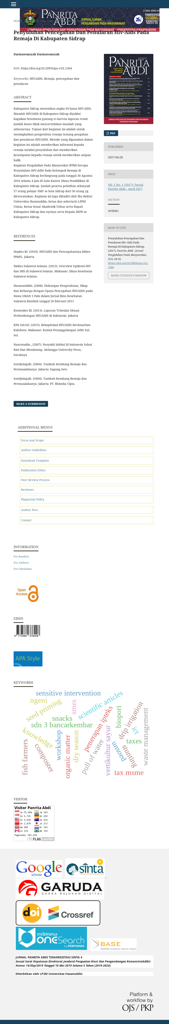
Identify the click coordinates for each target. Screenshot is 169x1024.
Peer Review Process (35, 480)
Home (18, 21)
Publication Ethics (33, 470)
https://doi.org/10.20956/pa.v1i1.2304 (46, 68)
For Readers (21, 556)
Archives (31, 21)
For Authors (21, 562)
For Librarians (23, 569)
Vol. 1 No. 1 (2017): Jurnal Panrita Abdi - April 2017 (76, 21)
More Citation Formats (128, 275)
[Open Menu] (13, 4)
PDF (112, 133)
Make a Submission (30, 404)
